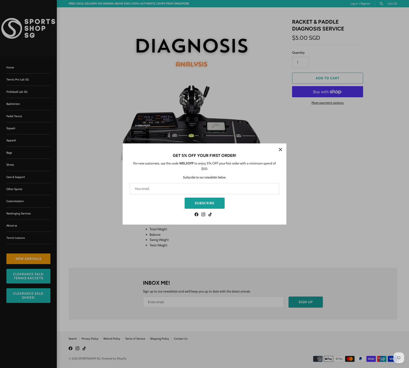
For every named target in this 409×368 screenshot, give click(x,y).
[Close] (280, 149)
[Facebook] (196, 215)
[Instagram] (203, 215)
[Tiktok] (210, 215)
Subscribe (204, 203)
